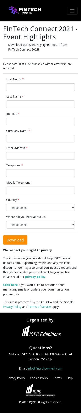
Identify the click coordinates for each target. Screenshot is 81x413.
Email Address (17, 148)
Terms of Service (39, 307)
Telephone (14, 165)
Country (12, 200)
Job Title (13, 114)
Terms (57, 378)
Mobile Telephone (18, 182)
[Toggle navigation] (72, 11)
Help (70, 378)
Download (15, 239)
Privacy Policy (12, 307)
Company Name (18, 131)
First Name (15, 79)
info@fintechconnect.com (45, 368)
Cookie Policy (39, 378)
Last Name (15, 96)
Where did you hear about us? (26, 217)
